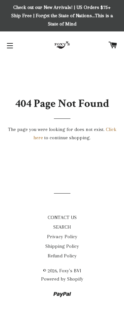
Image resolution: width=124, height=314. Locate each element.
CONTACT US (62, 217)
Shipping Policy (62, 246)
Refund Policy (62, 256)
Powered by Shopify (62, 279)
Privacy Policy (62, 237)
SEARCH (62, 227)
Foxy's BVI (70, 271)
